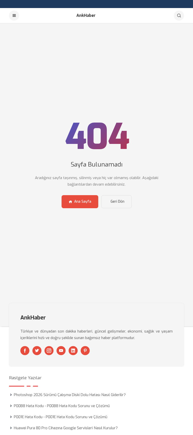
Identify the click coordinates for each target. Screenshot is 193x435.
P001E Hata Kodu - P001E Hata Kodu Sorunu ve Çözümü (60, 416)
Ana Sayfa (82, 201)
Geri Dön (117, 201)
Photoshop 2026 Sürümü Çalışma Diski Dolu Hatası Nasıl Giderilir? (70, 394)
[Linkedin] (73, 350)
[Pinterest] (85, 350)
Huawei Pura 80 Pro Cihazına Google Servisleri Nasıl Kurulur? (66, 427)
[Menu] (14, 16)
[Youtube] (61, 350)
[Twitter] (36, 350)
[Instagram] (49, 350)
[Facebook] (24, 350)
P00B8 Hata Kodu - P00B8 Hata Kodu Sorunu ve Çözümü (62, 405)
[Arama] (179, 16)
